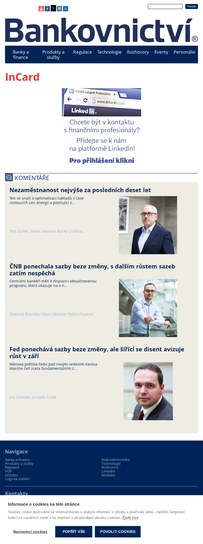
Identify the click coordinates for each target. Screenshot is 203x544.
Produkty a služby (53, 54)
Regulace (82, 52)
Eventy (161, 52)
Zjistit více (130, 518)
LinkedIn (108, 471)
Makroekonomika (116, 460)
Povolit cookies (117, 532)
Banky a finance (21, 54)
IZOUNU (11, 475)
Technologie (109, 52)
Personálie (184, 52)
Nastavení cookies (30, 532)
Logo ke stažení (17, 479)
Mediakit (108, 475)
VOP (8, 471)
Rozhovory (138, 52)
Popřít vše (74, 532)
